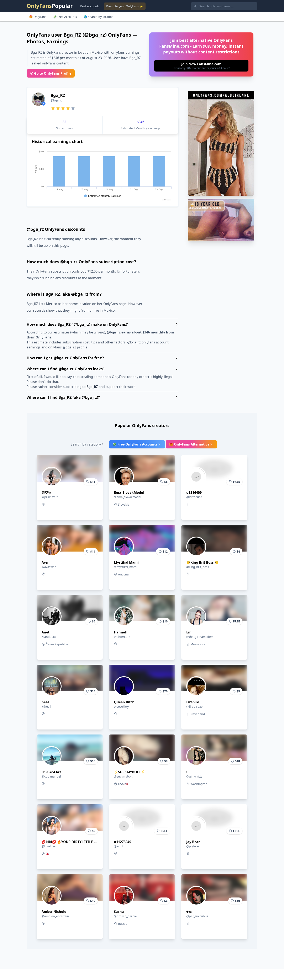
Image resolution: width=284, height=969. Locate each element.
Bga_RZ (92, 386)
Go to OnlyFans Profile (52, 73)
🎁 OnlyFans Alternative (189, 444)
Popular (50, 6)
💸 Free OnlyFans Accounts (134, 444)
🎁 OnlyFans (37, 17)
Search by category (86, 444)
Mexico (109, 310)
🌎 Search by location (99, 17)
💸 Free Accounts (65, 17)
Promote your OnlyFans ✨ (124, 6)
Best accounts (90, 6)
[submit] (201, 66)
